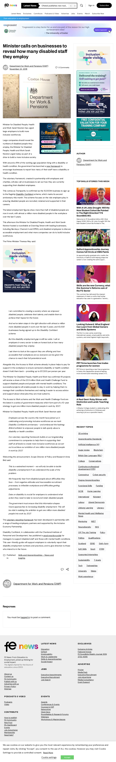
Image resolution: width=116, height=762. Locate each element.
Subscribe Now (98, 13)
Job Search (46, 680)
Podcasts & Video (52, 13)
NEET (93, 521)
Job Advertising (84, 677)
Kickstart (97, 496)
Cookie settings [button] (48, 757)
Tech (80, 565)
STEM (101, 549)
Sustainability (84, 560)
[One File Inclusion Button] (19, 266)
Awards (44, 702)
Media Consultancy (86, 680)
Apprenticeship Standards (89, 439)
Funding (99, 485)
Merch (87, 13)
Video (6, 704)
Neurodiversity (84, 527)
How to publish (10, 717)
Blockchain (98, 450)
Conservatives (95, 461)
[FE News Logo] (10, 5)
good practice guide (52, 535)
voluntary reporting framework (20, 520)
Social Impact (46, 661)
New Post (8, 722)
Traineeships (91, 565)
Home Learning (94, 491)
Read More (48, 752)
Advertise (65, 13)
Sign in (91, 5)
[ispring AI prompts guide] (19, 291)
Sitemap (7, 689)
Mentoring (82, 521)
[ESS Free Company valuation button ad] (93, 129)
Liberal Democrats (96, 502)
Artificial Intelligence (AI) (88, 444)
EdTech (44, 652)
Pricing (80, 670)
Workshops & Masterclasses (53, 719)
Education (45, 649)
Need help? (9, 735)
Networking (46, 709)
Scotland (82, 543)
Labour (81, 502)
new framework (53, 166)
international (83, 496)
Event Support (84, 682)
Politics (81, 538)
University (82, 571)
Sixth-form (103, 543)
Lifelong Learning (85, 507)
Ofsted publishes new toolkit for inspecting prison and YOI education (55, 5)
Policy (102, 532)
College (81, 461)
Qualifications (94, 538)
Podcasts (8, 702)
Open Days (45, 712)
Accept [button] (67, 757)
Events (80, 13)
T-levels (97, 560)
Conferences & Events (50, 704)
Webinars (45, 717)
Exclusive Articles (85, 649)
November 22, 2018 (18, 69)
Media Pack (82, 672)
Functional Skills (85, 485)
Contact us (8, 676)
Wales (93, 571)
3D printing (83, 433)
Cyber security (99, 474)
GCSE (80, 491)
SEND (92, 543)
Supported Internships (88, 554)
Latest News (16, 13)
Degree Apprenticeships (89, 480)
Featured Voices (84, 652)
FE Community (10, 679)
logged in (25, 617)
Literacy (100, 507)
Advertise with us (11, 684)
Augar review (84, 450)
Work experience (85, 576)
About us (8, 674)
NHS (97, 527)
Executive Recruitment (50, 677)
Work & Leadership (49, 656)
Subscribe (104, 5)
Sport (92, 549)
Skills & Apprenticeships (51, 659)
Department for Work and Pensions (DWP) (29, 66)
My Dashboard (10, 725)
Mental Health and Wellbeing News (91, 514)
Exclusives (27, 13)
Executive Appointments (51, 674)
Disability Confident (24, 194)
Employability (46, 654)
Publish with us (10, 681)
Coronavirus (83, 474)
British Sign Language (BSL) (90, 455)
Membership (9, 732)
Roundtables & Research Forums (55, 714)
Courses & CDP (47, 707)
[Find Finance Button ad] (93, 81)
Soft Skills (82, 549)
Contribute (38, 13)
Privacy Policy (10, 686)
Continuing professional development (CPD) (88, 468)
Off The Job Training (87, 532)
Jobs (73, 13)
